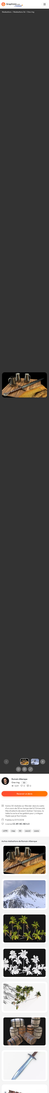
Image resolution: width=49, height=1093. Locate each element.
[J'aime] (18, 769)
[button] (42, 761)
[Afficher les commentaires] (24, 769)
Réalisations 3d (19, 12)
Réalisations (6, 12)
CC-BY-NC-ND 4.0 (21, 824)
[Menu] (44, 4)
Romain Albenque (19, 779)
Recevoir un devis (24, 793)
